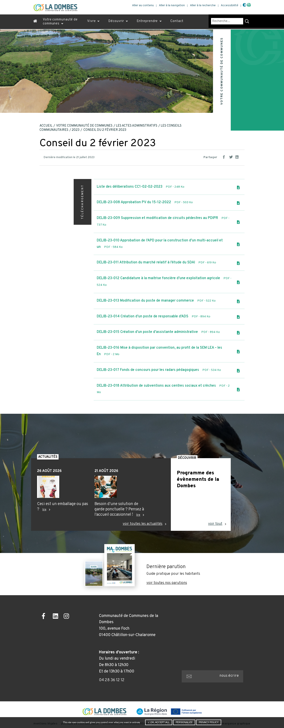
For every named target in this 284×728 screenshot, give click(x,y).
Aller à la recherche (203, 5)
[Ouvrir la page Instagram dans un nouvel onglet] (67, 617)
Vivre (91, 21)
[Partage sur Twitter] (231, 156)
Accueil (45, 126)
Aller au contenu (143, 5)
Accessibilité (229, 5)
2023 (75, 130)
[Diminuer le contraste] (244, 5)
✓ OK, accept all (159, 722)
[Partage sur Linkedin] (237, 156)
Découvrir (116, 21)
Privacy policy (209, 722)
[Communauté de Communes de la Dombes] (55, 7)
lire (44, 509)
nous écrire (229, 676)
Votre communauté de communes (60, 22)
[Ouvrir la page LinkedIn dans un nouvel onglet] (57, 617)
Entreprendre (147, 21)
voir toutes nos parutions (166, 583)
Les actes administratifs (136, 126)
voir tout (215, 524)
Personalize (184, 722)
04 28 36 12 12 (111, 680)
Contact (176, 21)
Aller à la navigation (172, 5)
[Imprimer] (249, 5)
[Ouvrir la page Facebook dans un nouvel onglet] (46, 617)
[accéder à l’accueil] (35, 21)
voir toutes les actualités (142, 524)
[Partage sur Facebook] (225, 156)
